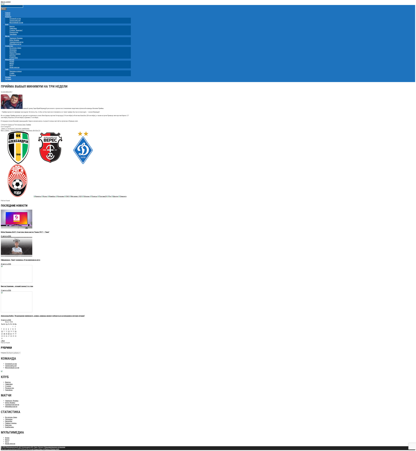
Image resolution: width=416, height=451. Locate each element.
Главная (7, 13)
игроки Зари (21, 125)
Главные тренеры (15, 54)
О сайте (12, 73)
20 (9, 334)
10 (2, 331)
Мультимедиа (9, 60)
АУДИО (12, 61)
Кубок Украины (14, 40)
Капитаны (13, 56)
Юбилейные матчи (15, 44)
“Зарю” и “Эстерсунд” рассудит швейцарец (15, 129)
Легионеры (13, 50)
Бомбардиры (14, 58)
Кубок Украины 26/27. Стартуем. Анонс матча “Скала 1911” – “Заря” (25, 232)
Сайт (6, 69)
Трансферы (13, 34)
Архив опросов (14, 67)
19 (6, 334)
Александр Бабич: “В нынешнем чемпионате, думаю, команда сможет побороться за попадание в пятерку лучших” (43, 316)
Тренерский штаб (15, 20)
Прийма (28, 125)
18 (4, 334)
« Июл (3, 341)
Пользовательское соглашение (54, 447)
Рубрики (3, 353)
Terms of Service (50, 449)
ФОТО (11, 65)
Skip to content (6, 2)
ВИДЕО (12, 63)
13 (9, 331)
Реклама (8, 77)
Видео (7, 440)
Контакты (13, 75)
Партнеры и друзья (16, 71)
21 (11, 334)
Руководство (14, 32)
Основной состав (15, 19)
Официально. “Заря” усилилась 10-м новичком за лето (20, 260)
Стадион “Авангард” (16, 30)
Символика (13, 28)
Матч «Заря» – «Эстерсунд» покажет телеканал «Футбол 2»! (20, 130)
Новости (11, 125)
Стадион (8, 386)
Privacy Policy (38, 449)
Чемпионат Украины (16, 38)
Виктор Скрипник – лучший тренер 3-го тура (17, 286)
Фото (7, 442)
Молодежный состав (16, 22)
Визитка (12, 26)
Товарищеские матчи (16, 42)
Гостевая (8, 79)
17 (2, 334)
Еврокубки (13, 52)
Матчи (7, 36)
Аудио (7, 438)
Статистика (9, 46)
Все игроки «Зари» (15, 48)
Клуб (6, 24)
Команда (8, 17)
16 (15, 331)
